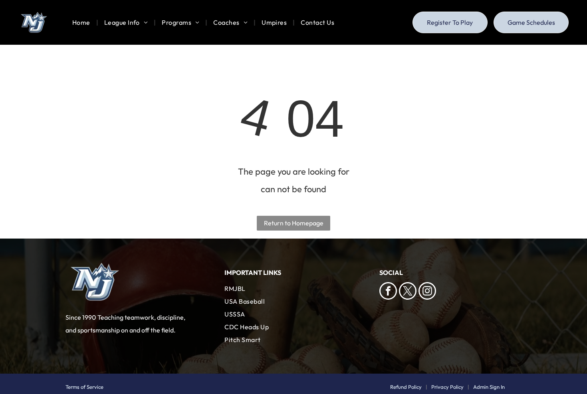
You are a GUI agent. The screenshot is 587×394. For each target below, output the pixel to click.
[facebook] (388, 292)
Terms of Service (84, 387)
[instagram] (427, 292)
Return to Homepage (293, 223)
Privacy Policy (447, 387)
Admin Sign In (489, 387)
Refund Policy (406, 387)
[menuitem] (82, 22)
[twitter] (407, 292)
